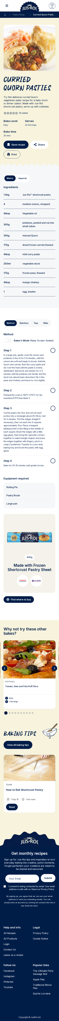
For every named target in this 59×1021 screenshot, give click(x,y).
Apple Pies (39, 979)
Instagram (9, 976)
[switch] (8, 340)
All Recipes (10, 933)
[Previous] (4, 668)
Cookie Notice (40, 938)
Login (6, 944)
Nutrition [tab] (24, 323)
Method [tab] (10, 323)
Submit (48, 878)
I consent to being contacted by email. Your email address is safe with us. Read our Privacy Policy (31, 887)
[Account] (52, 5)
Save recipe (18, 144)
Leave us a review (13, 955)
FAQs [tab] (45, 323)
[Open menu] (7, 5)
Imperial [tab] (22, 178)
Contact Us (10, 949)
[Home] (5, 14)
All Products (10, 938)
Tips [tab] (36, 323)
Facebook (9, 970)
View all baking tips (18, 744)
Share (41, 144)
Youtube (8, 987)
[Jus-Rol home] (29, 6)
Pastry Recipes (20, 14)
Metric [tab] (10, 178)
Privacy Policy (40, 933)
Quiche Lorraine (41, 993)
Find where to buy (21, 599)
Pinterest (8, 981)
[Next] (54, 668)
